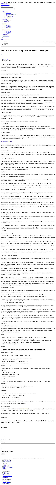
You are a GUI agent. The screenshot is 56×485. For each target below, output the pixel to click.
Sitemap (5, 472)
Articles (5, 19)
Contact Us (5, 477)
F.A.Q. (7, 15)
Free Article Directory (5, 5)
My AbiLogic (6, 30)
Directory (5, 11)
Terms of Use (6, 473)
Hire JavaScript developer (22, 408)
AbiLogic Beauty (7, 482)
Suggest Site (6, 465)
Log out (7, 33)
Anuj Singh (5, 59)
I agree (9, 3)
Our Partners (8, 17)
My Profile (8, 32)
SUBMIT (5, 34)
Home (2, 39)
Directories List (9, 16)
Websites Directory (7, 460)
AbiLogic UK (6, 480)
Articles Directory (7, 461)
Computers (5, 43)
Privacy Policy (4, 3)
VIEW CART (6, 36)
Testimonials (6, 21)
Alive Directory (6, 483)
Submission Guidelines (11, 14)
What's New (8, 13)
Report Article (47, 42)
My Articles (8, 31)
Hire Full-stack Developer (6, 141)
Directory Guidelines (7, 467)
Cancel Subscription (7, 476)
